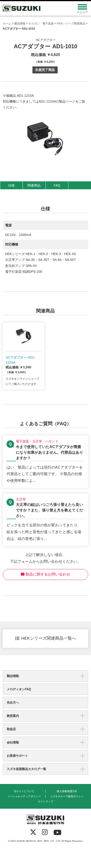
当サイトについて (24, 791)
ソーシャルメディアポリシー (24, 796)
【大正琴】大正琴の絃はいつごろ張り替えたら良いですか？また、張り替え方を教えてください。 (45, 520)
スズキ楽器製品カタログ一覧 (26, 769)
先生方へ (13, 702)
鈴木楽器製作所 (35, 8)
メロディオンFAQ (19, 689)
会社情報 (13, 742)
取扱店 (11, 729)
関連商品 (34, 185)
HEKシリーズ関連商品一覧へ (48, 638)
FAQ (57, 185)
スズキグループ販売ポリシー (67, 796)
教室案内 (13, 716)
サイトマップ (45, 801)
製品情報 (13, 676)
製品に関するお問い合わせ (47, 574)
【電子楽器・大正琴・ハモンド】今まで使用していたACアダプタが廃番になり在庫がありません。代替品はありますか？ (45, 461)
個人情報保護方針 (67, 791)
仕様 (11, 185)
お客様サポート (17, 755)
